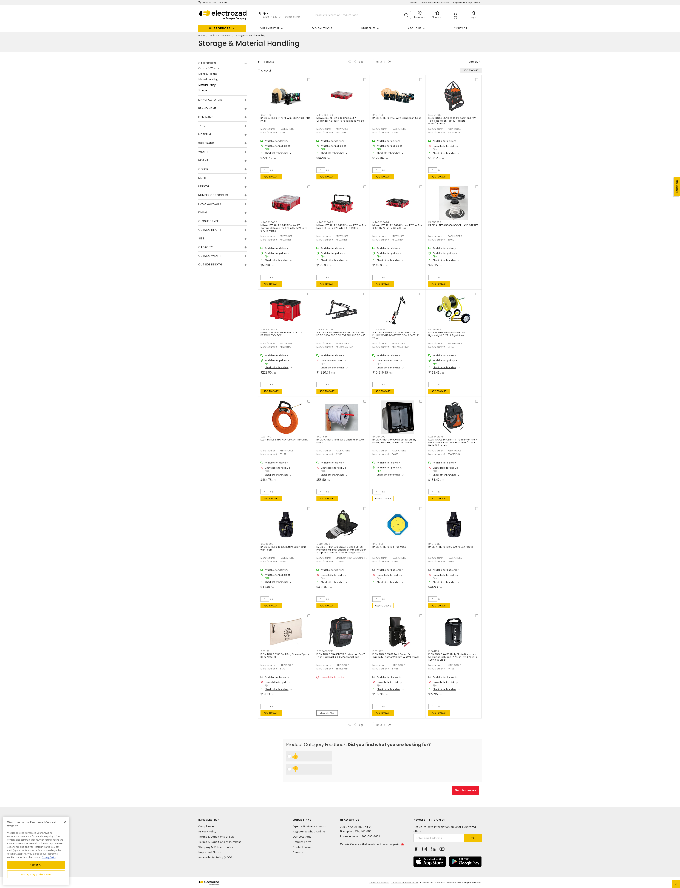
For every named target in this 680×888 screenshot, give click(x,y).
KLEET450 (265, 436)
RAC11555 (322, 436)
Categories (207, 63)
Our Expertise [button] (270, 28)
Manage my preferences (36, 874)
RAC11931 (377, 543)
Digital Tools (322, 28)
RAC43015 (434, 543)
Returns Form (302, 842)
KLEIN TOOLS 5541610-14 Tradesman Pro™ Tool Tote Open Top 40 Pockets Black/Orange (452, 120)
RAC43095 (266, 543)
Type (201, 126)
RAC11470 (266, 114)
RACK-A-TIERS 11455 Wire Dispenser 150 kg (396, 117)
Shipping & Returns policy (215, 847)
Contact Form (302, 847)
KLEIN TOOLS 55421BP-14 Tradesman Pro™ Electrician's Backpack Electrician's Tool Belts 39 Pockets (452, 442)
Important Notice (209, 852)
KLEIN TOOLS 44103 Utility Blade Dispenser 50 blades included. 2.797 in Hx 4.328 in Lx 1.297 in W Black (452, 657)
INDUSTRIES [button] (368, 28)
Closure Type (208, 221)
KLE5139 (265, 651)
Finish (202, 212)
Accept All (36, 864)
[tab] (222, 63)
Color (203, 169)
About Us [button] (414, 28)
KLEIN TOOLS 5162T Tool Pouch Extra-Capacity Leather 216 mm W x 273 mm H (395, 655)
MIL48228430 (324, 114)
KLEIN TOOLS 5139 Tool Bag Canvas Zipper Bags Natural (284, 655)
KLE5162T (377, 651)
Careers (298, 852)
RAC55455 (434, 329)
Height (203, 160)
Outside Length (210, 264)
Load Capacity (209, 204)
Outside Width (209, 256)
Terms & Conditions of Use (404, 882)
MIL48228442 (268, 329)
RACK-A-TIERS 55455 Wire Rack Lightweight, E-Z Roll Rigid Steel (446, 334)
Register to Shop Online (466, 2)
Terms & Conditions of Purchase (220, 842)
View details (327, 712)
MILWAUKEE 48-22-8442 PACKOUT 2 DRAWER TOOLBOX (281, 334)
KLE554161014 (436, 114)
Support (207, 2)
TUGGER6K (378, 329)
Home (201, 35)
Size (201, 238)
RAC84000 (378, 436)
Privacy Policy (207, 831)
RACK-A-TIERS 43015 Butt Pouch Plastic (450, 546)
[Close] (65, 822)
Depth (202, 178)
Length (203, 186)
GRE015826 (323, 543)
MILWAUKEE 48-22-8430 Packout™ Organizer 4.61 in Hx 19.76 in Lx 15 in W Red (340, 119)
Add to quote (383, 498)
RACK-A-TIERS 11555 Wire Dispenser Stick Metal (340, 441)
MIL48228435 (268, 222)
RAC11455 (378, 114)
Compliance (206, 826)
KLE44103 (433, 651)
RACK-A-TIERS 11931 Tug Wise (389, 546)
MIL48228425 (324, 222)
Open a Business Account (435, 2)
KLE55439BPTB (325, 651)
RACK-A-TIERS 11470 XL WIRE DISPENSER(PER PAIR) (285, 119)
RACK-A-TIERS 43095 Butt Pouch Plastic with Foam (283, 548)
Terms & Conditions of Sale (216, 836)
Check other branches (276, 152)
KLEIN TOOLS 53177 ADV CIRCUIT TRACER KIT (285, 439)
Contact (461, 28)
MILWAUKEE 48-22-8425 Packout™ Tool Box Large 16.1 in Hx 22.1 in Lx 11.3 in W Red (341, 227)
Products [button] (222, 28)
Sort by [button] (473, 61)
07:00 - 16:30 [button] (270, 16)
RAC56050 (434, 222)
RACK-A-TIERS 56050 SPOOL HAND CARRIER (453, 225)
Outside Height (209, 230)
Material (204, 134)
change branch (293, 16)
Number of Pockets (213, 195)
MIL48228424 (380, 222)
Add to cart (271, 176)
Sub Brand (206, 143)
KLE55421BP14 (436, 436)
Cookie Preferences (379, 883)
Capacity (205, 247)
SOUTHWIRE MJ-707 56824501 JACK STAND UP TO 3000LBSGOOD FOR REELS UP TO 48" (341, 334)
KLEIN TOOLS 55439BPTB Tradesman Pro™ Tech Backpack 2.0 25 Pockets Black (340, 655)
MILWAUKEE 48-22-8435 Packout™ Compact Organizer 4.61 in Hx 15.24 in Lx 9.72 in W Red (283, 228)
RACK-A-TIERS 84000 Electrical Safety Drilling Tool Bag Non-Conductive (394, 441)
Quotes (413, 2)
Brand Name (207, 108)
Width (203, 152)
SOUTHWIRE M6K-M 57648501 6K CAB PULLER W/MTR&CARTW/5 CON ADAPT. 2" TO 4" (395, 335)
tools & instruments (220, 35)
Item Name (205, 117)
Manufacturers (210, 100)
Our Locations (302, 836)
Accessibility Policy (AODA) (216, 857)
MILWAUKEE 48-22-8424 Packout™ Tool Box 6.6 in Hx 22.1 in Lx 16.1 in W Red (397, 227)
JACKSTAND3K (324, 329)
